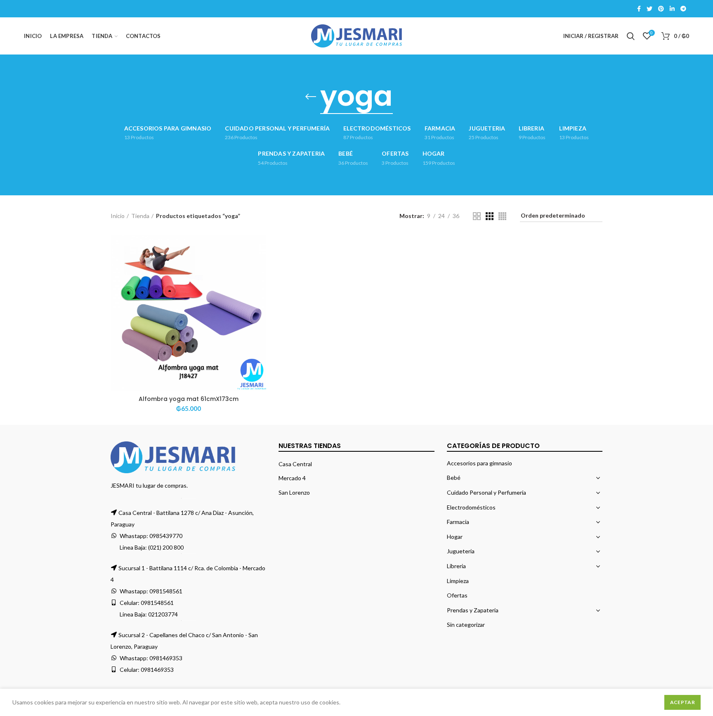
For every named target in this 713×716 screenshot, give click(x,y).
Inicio (118, 215)
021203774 (163, 614)
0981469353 (165, 657)
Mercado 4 (292, 477)
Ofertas (457, 595)
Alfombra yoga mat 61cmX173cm (188, 399)
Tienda (140, 215)
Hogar (455, 536)
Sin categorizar (466, 624)
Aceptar (682, 702)
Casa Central (295, 463)
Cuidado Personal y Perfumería (486, 492)
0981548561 (165, 591)
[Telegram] (683, 8)
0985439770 (165, 535)
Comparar (260, 248)
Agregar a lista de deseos (260, 285)
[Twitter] (649, 8)
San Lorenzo (294, 492)
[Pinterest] (661, 8)
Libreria (456, 565)
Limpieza (458, 580)
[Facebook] (639, 8)
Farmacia (458, 521)
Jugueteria (461, 551)
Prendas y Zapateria (472, 610)
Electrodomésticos (471, 507)
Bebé (453, 477)
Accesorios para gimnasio (479, 463)
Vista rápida (260, 267)
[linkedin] (672, 8)
